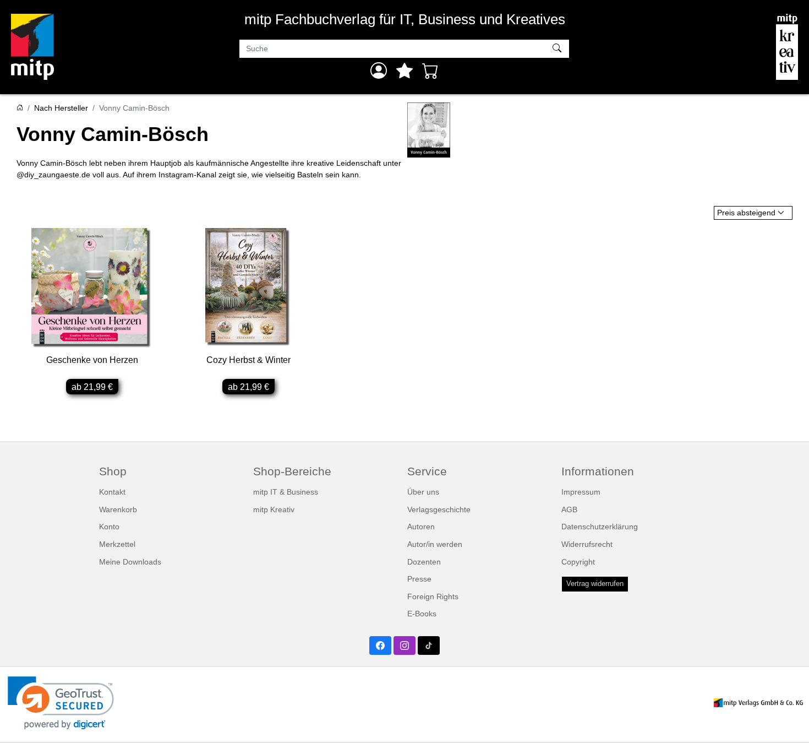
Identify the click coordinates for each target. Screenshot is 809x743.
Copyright (578, 561)
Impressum (580, 491)
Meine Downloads (130, 561)
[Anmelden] (379, 70)
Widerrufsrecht (587, 544)
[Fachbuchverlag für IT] (32, 47)
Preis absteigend (746, 212)
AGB (569, 509)
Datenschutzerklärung (599, 526)
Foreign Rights (432, 596)
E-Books (421, 613)
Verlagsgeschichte (439, 509)
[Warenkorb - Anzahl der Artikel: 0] (430, 70)
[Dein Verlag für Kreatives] (787, 47)
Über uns (423, 491)
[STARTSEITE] (20, 108)
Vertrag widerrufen (595, 584)
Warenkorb (118, 509)
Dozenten (424, 561)
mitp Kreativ (273, 509)
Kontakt (112, 491)
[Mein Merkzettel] (404, 70)
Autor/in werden (434, 544)
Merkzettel (117, 544)
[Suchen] (558, 49)
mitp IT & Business (285, 491)
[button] (61, 703)
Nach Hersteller (61, 108)
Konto (109, 526)
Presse (419, 578)
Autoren (421, 526)
